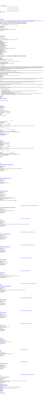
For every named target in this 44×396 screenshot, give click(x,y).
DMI (0, 351)
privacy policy (9, 131)
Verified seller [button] (1, 105)
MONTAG (1, 338)
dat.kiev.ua (1, 113)
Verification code (13, 129)
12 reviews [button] (1, 141)
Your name (9, 123)
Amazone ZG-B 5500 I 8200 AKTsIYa (5, 178)
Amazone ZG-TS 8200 (30, 21)
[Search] (13, 9)
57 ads (3, 106)
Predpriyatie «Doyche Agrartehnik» (4, 100)
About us (1, 384)
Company (9, 124)
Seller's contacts (6, 384)
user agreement (14, 131)
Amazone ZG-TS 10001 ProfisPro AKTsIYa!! (7, 164)
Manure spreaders (38, 20)
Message (8, 150)
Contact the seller (2, 36)
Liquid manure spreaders (33, 20)
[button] (22, 15)
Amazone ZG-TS (26, 21)
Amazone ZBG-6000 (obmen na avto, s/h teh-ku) (7, 207)
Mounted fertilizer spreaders (26, 20)
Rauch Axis (2, 220)
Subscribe (1, 199)
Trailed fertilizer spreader (4, 363)
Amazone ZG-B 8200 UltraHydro (5, 246)
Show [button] (5, 111)
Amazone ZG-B (22, 21)
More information (2, 144)
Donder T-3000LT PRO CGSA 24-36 (5, 286)
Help (2, 384)
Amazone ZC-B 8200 (3, 259)
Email (8, 126)
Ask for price (1, 41)
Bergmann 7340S (2, 325)
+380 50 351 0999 (8, 111)
